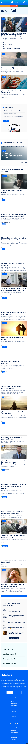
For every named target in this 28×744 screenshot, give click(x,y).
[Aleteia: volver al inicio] (14, 2)
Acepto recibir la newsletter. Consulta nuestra (13, 117)
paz (3, 446)
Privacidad (14, 739)
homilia (4, 151)
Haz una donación (14, 730)
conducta (4, 297)
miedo (4, 76)
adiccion (4, 570)
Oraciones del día (9, 664)
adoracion (5, 274)
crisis (4, 372)
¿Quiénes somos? (14, 732)
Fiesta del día (8, 649)
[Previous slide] (22, 162)
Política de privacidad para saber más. (13, 117)
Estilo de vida (14, 703)
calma (4, 199)
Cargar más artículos (14, 595)
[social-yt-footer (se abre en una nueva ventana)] (10, 724)
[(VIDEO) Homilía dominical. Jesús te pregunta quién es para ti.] (14, 153)
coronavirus (5, 546)
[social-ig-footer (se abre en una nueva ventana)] (17, 724)
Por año (14, 719)
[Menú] (5, 2)
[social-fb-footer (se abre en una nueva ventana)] (12, 724)
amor (4, 248)
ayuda (4, 18)
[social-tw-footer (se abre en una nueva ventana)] (15, 724)
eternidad (5, 323)
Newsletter (14, 711)
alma (3, 470)
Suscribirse (10, 692)
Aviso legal (14, 735)
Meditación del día (10, 654)
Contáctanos (14, 737)
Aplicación (14, 713)
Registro (5, 5)
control (4, 521)
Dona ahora (13, 5)
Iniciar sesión (17, 692)
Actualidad (14, 700)
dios (3, 53)
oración (4, 223)
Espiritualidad (14, 701)
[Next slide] (26, 162)
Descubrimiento (14, 705)
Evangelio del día (9, 659)
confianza (4, 176)
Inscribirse (6, 120)
